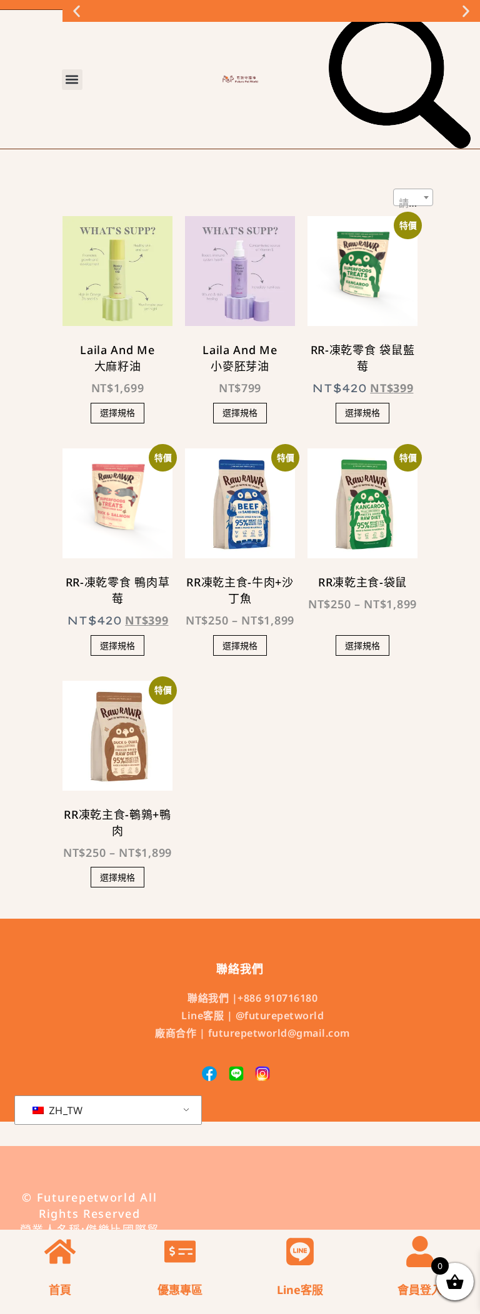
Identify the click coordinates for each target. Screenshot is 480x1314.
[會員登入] (420, 1251)
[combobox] (412, 197)
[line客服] (300, 1251)
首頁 (60, 1289)
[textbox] (413, 203)
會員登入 (420, 1289)
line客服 (300, 1289)
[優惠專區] (180, 1251)
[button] (76, 11)
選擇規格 (117, 412)
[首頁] (60, 1251)
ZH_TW (64, 1110)
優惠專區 (180, 1289)
